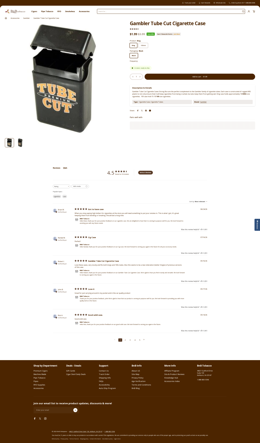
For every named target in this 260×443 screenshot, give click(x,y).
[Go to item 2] (20, 142)
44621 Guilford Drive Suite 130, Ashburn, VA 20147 (85, 431)
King (133, 45)
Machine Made (40, 374)
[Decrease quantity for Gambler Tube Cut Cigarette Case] (132, 76)
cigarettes (57, 196)
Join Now (177, 34)
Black (134, 56)
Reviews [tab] (56, 168)
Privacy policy (64, 439)
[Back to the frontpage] (6, 18)
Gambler (26, 18)
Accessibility (104, 385)
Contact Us (104, 371)
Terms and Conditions (141, 385)
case (64, 196)
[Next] (115, 83)
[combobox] (61, 186)
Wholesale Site (221, 3)
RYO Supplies (39, 385)
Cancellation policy (107, 439)
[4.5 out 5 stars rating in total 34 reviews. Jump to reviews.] (134, 29)
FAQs (101, 381)
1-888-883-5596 (203, 380)
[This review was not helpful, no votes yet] (205, 229)
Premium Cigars (41, 371)
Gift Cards (70, 371)
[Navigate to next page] (145, 340)
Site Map (135, 374)
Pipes (36, 381)
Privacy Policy (137, 378)
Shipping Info (105, 378)
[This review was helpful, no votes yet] (201, 229)
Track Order (104, 374)
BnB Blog (136, 388)
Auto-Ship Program (107, 388)
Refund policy (55, 439)
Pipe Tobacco (39, 378)
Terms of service (74, 439)
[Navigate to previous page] (115, 340)
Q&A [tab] (65, 168)
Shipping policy (84, 439)
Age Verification (138, 381)
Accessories (15, 18)
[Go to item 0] (9, 142)
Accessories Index (172, 381)
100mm (143, 45)
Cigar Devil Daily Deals (76, 374)
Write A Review (145, 172)
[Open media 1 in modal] (63, 79)
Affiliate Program (171, 371)
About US (136, 371)
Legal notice (117, 439)
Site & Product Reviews (174, 374)
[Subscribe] (75, 410)
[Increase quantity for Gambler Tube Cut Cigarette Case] (140, 76)
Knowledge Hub (171, 378)
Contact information (95, 439)
